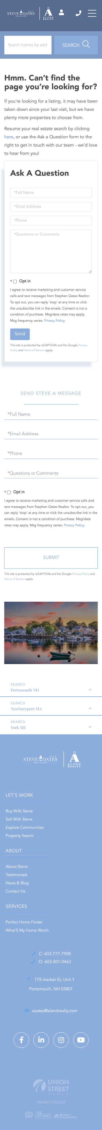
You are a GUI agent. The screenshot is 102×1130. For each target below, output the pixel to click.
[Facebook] (21, 1040)
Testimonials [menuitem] (16, 875)
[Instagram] (61, 1040)
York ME (18, 727)
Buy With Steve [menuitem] (19, 811)
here (8, 137)
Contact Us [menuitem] (15, 892)
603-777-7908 (79, 13)
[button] (76, 45)
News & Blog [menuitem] (17, 883)
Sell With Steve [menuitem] (19, 820)
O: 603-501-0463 (55, 962)
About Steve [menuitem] (17, 867)
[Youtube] (81, 1040)
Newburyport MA (26, 708)
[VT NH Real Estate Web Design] (51, 1087)
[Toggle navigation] (92, 13)
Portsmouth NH (25, 690)
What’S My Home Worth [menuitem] (27, 931)
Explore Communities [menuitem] (25, 828)
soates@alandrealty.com (55, 1011)
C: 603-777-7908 (55, 954)
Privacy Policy (54, 321)
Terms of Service (34, 350)
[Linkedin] (41, 1040)
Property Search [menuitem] (20, 836)
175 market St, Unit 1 (51, 984)
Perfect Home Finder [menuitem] (24, 923)
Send (20, 334)
